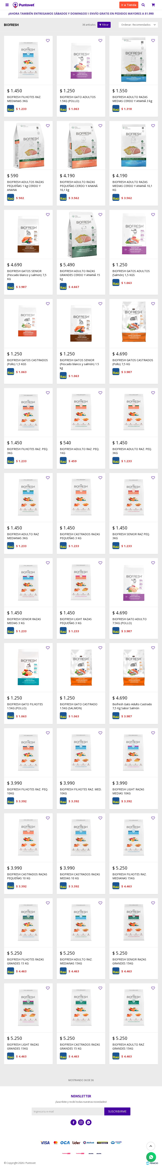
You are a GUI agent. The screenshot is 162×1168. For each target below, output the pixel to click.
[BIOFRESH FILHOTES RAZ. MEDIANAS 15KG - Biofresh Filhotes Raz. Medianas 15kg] (133, 837)
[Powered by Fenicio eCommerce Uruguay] (152, 1163)
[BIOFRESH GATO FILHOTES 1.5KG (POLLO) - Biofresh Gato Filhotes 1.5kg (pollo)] (28, 667)
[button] (143, 5)
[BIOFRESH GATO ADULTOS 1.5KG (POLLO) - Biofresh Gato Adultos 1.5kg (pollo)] (81, 60)
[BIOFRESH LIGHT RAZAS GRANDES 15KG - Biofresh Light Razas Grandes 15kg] (28, 1007)
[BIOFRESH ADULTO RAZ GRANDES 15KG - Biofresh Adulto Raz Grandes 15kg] (133, 1007)
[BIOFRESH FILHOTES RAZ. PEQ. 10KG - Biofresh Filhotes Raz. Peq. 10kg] (28, 752)
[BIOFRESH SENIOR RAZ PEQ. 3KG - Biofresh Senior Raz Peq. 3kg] (133, 497)
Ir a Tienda (128, 5)
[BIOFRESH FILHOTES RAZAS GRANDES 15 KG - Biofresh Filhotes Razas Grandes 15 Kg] (28, 922)
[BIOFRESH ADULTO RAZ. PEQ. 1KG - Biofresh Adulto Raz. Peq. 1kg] (81, 412)
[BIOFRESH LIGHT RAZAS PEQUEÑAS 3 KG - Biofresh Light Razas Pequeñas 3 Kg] (81, 582)
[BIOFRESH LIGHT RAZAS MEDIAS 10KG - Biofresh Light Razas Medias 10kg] (133, 752)
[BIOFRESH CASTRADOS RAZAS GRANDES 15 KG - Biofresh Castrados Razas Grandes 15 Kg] (81, 1007)
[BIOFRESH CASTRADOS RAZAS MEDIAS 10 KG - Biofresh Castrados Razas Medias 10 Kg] (81, 837)
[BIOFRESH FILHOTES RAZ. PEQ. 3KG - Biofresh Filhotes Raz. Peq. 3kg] (28, 412)
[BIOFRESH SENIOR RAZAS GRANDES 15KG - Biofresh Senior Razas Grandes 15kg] (133, 922)
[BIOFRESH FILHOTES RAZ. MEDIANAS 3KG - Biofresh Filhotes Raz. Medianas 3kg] (28, 60)
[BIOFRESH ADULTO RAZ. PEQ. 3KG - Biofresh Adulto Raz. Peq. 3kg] (133, 412)
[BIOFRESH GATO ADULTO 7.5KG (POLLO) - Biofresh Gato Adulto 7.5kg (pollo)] (133, 582)
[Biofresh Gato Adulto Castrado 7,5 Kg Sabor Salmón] (133, 667)
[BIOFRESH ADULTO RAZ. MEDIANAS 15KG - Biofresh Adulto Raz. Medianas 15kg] (81, 922)
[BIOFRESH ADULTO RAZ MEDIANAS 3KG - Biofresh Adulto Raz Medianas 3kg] (28, 497)
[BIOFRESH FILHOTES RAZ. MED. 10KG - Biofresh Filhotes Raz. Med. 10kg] (81, 752)
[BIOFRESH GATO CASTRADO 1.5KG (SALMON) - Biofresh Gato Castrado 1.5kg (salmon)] (81, 667)
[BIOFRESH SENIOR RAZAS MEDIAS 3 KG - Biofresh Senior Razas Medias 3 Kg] (28, 582)
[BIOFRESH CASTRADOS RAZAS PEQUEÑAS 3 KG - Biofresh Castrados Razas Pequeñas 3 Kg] (81, 497)
